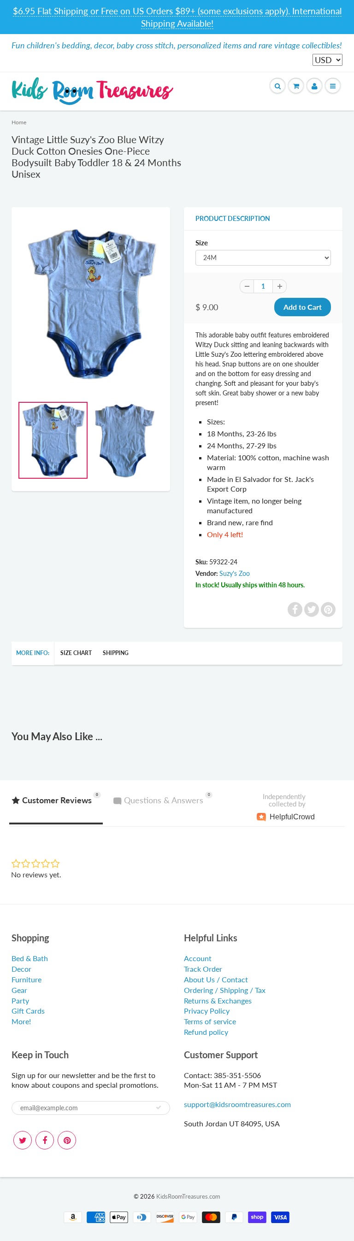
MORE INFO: (32, 652)
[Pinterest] (67, 1140)
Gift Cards (28, 1010)
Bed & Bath (30, 958)
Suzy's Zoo (234, 573)
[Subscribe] (158, 1107)
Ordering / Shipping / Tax (225, 990)
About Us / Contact (216, 979)
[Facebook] (44, 1140)
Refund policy (206, 1031)
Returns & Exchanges (218, 1000)
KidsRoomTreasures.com (188, 1196)
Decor (21, 968)
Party (20, 1000)
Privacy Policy (207, 1010)
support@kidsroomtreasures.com (237, 1104)
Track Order (203, 968)
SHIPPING (116, 652)
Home (19, 122)
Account (198, 958)
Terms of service (210, 1021)
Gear (19, 990)
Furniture (26, 979)
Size (201, 242)
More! (21, 1021)
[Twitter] (22, 1140)
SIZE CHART (76, 652)
